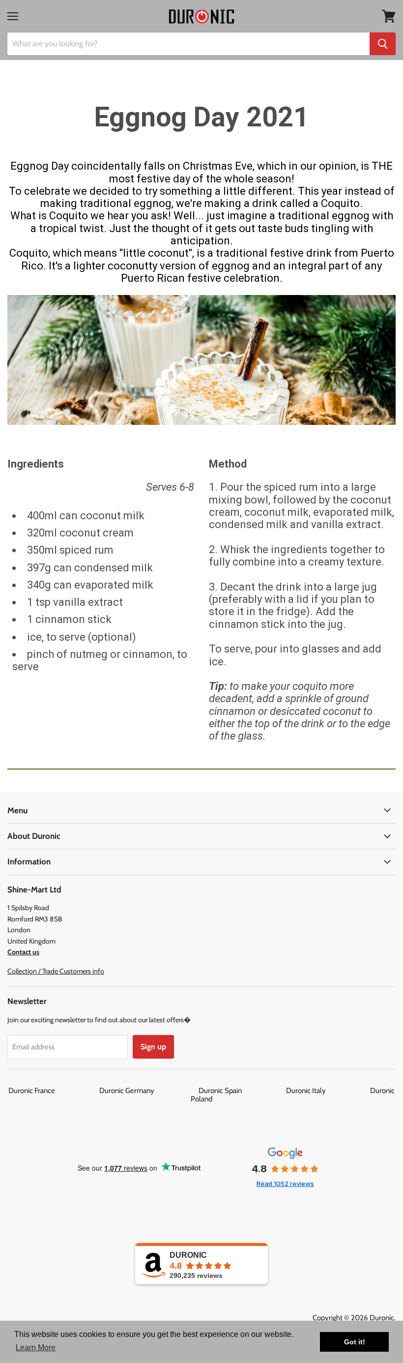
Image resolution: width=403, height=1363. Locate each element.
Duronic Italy (327, 1090)
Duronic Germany (148, 1090)
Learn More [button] (36, 1347)
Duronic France (53, 1090)
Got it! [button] (354, 1342)
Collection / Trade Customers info (55, 971)
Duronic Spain (242, 1090)
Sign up (153, 1046)
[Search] (383, 43)
